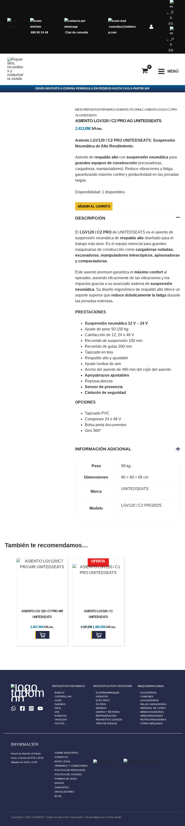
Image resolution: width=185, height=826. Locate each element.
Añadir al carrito (94, 206)
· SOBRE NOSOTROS (65, 752)
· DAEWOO (59, 704)
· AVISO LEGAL (62, 761)
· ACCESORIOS (148, 692)
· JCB (56, 712)
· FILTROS (100, 704)
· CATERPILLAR (62, 696)
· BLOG (57, 796)
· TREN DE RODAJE (105, 723)
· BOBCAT (59, 692)
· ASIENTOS (101, 696)
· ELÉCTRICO (102, 700)
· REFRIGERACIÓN (105, 715)
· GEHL (57, 708)
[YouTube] (40, 708)
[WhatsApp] (13, 708)
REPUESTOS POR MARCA (99, 109)
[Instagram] (31, 708)
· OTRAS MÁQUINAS (151, 723)
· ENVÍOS (58, 783)
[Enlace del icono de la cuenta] (151, 27)
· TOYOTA (59, 723)
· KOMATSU (59, 715)
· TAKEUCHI (60, 719)
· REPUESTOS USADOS (108, 719)
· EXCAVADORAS (149, 700)
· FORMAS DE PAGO (65, 778)
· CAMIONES (146, 696)
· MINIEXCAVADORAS (151, 712)
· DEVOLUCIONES (63, 791)
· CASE (57, 700)
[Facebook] (22, 708)
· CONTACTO (60, 757)
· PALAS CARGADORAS (152, 704)
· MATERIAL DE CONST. (152, 708)
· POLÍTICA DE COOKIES (67, 774)
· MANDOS (100, 708)
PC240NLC (137, 109)
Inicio (78, 109)
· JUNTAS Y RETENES (107, 712)
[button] (42, 635)
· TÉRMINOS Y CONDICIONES (70, 765)
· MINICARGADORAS (151, 715)
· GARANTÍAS (61, 787)
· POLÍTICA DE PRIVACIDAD (69, 770)
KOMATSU (123, 109)
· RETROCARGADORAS (152, 719)
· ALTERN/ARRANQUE (106, 692)
